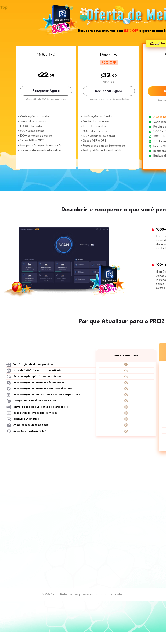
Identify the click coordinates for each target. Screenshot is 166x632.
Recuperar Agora (46, 91)
